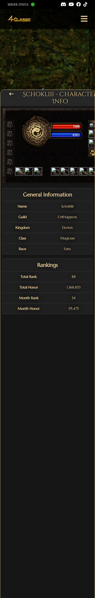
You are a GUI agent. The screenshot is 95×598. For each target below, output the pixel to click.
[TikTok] (85, 4)
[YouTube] (71, 4)
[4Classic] (20, 19)
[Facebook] (78, 4)
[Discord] (63, 4)
